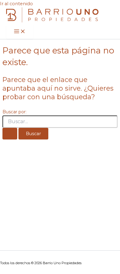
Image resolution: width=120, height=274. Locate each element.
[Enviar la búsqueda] (9, 134)
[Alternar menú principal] (19, 32)
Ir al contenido (16, 3)
